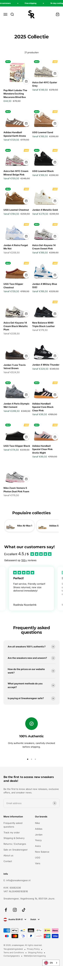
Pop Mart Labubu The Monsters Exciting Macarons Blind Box (15, 93)
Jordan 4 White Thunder (45, 364)
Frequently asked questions (13, 825)
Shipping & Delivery (14, 838)
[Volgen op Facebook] (6, 909)
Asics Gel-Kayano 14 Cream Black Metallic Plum (16, 326)
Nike (37, 823)
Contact (8, 861)
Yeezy (38, 840)
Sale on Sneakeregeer (16, 849)
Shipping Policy (35, 952)
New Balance (42, 851)
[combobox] (50, 963)
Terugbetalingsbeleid (13, 949)
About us (8, 855)
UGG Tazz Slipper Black (17, 445)
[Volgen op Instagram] (14, 909)
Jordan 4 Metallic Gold (45, 209)
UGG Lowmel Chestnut (16, 209)
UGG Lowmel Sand (42, 132)
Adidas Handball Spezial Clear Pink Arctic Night (42, 449)
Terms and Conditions (14, 952)
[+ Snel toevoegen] (26, 81)
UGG (37, 857)
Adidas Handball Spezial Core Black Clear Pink (43, 407)
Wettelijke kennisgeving (35, 956)
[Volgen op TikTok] (23, 909)
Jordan (39, 834)
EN (51, 962)
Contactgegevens (12, 956)
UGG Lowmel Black (43, 171)
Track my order (12, 832)
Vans (37, 863)
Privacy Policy (33, 949)
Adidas (38, 828)
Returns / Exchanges (15, 843)
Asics (38, 846)
